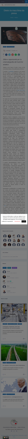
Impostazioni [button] (17, 221)
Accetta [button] (23, 221)
